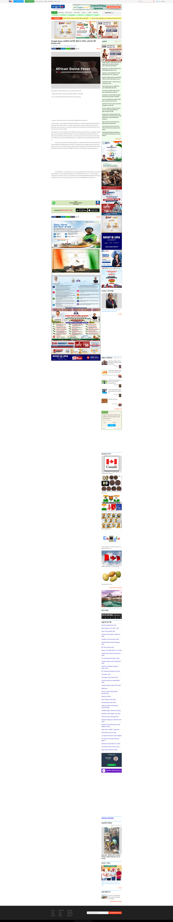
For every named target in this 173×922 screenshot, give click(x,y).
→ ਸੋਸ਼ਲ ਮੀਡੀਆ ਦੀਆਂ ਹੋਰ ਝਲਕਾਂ (115, 898)
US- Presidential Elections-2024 (110, 658)
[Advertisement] (75, 108)
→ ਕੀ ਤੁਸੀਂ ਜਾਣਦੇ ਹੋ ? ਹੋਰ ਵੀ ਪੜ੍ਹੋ (115, 587)
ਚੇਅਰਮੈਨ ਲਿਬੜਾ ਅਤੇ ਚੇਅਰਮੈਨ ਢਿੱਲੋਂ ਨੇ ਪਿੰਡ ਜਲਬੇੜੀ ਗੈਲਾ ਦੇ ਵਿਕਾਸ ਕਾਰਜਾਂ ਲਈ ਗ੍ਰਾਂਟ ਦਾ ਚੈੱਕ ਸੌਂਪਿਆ (111, 95)
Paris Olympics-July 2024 (108, 699)
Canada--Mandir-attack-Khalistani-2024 (111, 662)
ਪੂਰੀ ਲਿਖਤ (112, 765)
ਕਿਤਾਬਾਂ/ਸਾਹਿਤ (88, 15)
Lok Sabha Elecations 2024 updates (112, 735)
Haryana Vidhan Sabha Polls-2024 (111, 685)
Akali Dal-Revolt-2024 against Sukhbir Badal (110, 706)
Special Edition (108, 818)
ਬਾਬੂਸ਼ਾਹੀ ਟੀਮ (41, 1)
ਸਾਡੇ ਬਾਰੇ (36, 1)
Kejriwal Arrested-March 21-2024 (111, 743)
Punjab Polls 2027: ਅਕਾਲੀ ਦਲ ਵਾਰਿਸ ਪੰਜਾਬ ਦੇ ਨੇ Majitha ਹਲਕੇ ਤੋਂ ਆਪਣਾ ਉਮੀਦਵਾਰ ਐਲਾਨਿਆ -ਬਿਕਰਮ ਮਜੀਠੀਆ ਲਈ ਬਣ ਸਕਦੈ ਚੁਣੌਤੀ (111, 64)
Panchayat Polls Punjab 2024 (110, 677)
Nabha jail (104, 688)
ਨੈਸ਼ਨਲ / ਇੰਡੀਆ (77, 12)
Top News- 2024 (106, 674)
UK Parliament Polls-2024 (109, 702)
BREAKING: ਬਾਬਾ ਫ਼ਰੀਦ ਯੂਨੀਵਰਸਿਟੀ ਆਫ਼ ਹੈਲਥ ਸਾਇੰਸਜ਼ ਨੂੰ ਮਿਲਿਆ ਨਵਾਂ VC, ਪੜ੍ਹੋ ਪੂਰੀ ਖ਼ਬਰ (110, 18)
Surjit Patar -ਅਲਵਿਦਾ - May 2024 (110, 729)
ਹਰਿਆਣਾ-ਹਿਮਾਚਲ (68, 12)
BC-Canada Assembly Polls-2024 (111, 671)
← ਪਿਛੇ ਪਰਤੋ (97, 48)
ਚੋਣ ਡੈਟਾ (55, 1)
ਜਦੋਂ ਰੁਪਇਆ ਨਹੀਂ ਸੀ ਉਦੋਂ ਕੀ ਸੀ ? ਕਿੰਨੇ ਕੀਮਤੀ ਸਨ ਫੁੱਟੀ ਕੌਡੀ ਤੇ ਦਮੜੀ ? (111, 492)
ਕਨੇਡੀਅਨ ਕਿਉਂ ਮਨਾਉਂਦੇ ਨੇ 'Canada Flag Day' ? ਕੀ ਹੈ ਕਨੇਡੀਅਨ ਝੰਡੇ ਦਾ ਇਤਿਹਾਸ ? (111, 472)
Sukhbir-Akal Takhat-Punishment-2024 (111, 654)
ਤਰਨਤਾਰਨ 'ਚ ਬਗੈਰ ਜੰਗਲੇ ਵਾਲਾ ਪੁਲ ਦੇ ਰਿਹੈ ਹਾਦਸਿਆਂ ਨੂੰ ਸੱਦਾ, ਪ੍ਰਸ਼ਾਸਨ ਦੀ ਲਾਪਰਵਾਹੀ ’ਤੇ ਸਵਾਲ (111, 100)
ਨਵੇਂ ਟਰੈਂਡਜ (96, 15)
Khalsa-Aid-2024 (106, 696)
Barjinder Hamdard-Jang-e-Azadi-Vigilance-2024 (111, 725)
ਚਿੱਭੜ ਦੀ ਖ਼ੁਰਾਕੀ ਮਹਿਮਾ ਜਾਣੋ (107, 584)
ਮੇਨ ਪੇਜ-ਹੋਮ (54, 12)
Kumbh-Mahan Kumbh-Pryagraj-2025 (111, 643)
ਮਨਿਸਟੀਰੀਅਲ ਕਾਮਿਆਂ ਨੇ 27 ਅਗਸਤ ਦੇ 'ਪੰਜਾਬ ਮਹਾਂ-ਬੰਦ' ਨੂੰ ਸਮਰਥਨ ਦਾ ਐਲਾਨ (111, 82)
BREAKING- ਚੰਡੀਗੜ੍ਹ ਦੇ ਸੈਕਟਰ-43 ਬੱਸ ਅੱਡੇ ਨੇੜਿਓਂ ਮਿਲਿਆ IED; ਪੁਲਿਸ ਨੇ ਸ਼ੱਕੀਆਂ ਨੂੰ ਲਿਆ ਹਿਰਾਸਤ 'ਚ (111, 78)
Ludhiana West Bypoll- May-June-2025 (111, 635)
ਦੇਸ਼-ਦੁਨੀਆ (84, 12)
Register (162, 1)
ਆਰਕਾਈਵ (45, 1)
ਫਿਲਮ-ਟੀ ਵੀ (81, 15)
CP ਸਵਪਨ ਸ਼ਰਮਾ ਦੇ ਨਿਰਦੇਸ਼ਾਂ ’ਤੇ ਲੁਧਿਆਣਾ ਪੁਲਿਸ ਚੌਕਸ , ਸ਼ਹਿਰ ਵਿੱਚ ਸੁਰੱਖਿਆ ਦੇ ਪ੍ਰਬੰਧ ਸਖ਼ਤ (110, 91)
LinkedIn (63, 49)
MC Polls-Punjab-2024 (108, 647)
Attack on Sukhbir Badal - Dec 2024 (112, 650)
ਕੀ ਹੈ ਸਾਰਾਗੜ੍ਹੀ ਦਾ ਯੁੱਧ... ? (107, 529)
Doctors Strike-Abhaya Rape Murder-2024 (110, 692)
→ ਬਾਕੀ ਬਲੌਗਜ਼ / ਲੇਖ (117, 409)
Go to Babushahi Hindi (29, 1)
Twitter (58, 49)
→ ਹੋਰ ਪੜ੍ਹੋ (119, 314)
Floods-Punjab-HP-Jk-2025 (109, 625)
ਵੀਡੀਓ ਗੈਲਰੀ (95, 12)
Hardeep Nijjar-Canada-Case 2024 (111, 710)
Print (77, 49)
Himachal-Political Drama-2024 (110, 746)
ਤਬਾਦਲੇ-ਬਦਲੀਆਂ (61, 12)
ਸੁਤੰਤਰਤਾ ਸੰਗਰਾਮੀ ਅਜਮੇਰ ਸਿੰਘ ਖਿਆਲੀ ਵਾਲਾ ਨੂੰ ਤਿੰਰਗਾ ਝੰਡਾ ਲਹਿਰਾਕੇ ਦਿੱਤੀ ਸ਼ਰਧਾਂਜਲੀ (110, 122)
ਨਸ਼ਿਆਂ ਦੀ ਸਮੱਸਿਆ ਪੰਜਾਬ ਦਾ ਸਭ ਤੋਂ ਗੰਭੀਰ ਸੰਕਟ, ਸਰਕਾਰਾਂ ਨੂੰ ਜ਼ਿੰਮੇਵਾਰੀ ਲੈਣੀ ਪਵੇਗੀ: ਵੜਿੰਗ (110, 87)
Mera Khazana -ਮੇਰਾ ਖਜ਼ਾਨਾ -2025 (110, 628)
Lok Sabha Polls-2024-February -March (111, 739)
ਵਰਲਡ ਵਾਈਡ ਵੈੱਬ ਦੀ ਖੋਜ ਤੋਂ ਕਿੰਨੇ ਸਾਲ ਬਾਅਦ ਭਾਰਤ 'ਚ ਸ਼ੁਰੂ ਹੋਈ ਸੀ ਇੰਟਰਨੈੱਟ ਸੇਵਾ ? (111, 547)
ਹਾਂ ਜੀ (105, 422)
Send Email (72, 49)
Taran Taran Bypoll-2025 (108, 631)
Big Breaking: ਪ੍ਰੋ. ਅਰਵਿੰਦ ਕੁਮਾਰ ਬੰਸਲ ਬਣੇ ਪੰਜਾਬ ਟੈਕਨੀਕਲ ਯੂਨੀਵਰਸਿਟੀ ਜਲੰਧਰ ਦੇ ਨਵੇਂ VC (111, 69)
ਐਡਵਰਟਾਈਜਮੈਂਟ (50, 1)
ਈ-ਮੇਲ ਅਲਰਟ (55, 15)
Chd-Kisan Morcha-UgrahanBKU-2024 (111, 681)
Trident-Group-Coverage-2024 (110, 716)
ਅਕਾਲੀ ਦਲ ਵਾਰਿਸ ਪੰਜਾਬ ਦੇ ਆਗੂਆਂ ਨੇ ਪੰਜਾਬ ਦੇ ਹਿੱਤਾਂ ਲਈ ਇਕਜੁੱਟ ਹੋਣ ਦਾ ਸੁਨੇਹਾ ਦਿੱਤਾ (111, 104)
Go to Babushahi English (18, 1)
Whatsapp (68, 49)
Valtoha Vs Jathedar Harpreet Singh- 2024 (110, 667)
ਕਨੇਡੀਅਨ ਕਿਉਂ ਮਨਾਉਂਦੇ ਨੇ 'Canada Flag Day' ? (111, 566)
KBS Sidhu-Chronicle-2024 (109, 732)
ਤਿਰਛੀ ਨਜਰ (63, 15)
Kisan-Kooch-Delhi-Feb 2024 (109, 750)
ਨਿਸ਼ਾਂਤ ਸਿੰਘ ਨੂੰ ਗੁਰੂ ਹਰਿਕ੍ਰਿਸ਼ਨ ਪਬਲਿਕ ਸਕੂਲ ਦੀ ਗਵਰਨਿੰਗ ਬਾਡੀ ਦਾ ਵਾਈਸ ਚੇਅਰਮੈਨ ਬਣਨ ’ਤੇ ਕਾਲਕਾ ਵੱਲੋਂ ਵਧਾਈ (111, 134)
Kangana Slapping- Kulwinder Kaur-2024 (112, 720)
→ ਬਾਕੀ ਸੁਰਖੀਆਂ (117, 139)
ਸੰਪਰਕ (59, 1)
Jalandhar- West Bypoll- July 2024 (111, 713)
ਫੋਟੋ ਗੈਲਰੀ (89, 12)
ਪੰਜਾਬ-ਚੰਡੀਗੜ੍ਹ (69, 908)
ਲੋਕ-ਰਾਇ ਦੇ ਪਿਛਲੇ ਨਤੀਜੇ (117, 428)
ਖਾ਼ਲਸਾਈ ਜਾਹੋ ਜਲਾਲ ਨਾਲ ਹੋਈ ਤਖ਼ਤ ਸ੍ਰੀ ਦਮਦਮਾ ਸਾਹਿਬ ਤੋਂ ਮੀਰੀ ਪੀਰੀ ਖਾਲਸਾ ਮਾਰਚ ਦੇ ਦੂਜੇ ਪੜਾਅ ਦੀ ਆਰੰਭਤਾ (111, 128)
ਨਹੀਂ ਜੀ (114, 422)
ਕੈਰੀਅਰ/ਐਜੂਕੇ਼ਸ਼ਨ (72, 15)
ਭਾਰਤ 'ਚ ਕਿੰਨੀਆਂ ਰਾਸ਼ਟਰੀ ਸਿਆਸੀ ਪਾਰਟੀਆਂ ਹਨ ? (111, 511)
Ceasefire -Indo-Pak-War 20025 (110, 639)
